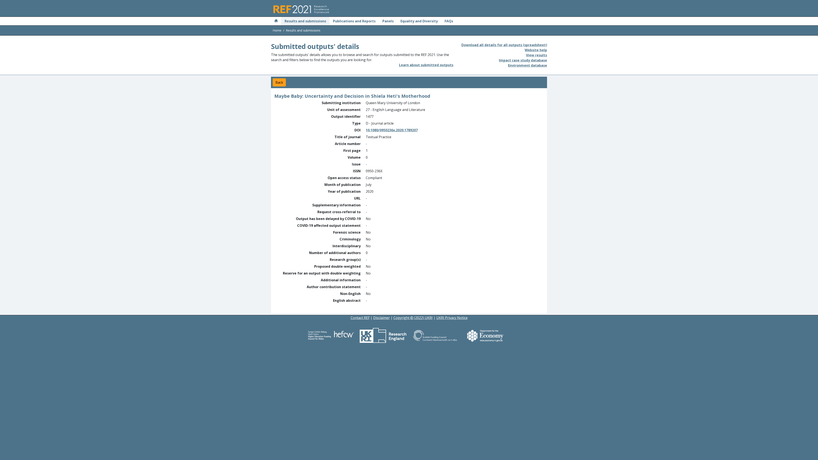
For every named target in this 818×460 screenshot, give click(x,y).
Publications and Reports (354, 21)
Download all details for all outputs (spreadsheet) (504, 45)
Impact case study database (523, 60)
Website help (536, 50)
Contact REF (360, 317)
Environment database (527, 65)
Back (279, 82)
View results (536, 55)
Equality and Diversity (419, 21)
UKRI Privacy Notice (452, 317)
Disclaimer (381, 317)
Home (277, 30)
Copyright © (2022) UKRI (413, 317)
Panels (388, 21)
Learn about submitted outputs (426, 65)
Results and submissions (305, 21)
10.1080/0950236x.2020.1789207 (392, 130)
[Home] (276, 21)
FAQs (449, 21)
